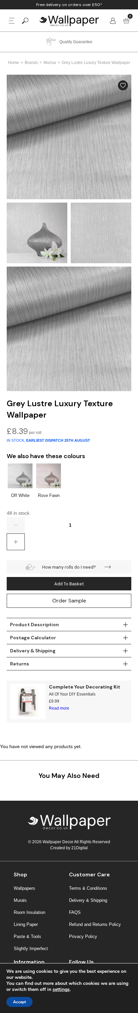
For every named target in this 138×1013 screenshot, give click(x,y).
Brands (31, 62)
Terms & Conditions (88, 888)
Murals (20, 900)
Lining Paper (26, 924)
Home (13, 62)
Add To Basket (69, 584)
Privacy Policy (83, 936)
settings (61, 990)
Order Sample (69, 600)
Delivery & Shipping (88, 900)
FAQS (75, 912)
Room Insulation (29, 912)
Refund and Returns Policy (95, 924)
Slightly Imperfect (31, 948)
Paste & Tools (27, 936)
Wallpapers (24, 888)
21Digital (79, 848)
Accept (19, 1002)
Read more (59, 708)
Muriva (50, 62)
